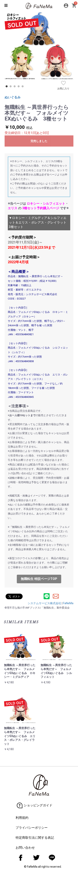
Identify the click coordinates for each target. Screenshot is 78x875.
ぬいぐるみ (13, 97)
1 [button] (8, 87)
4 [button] (20, 87)
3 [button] (16, 87)
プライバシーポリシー (32, 828)
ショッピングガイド (38, 805)
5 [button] (24, 87)
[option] (39, 45)
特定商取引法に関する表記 (35, 838)
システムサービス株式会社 (44, 603)
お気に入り (63, 88)
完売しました (39, 141)
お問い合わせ (25, 847)
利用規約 (22, 818)
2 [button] (12, 87)
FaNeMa (68, 603)
